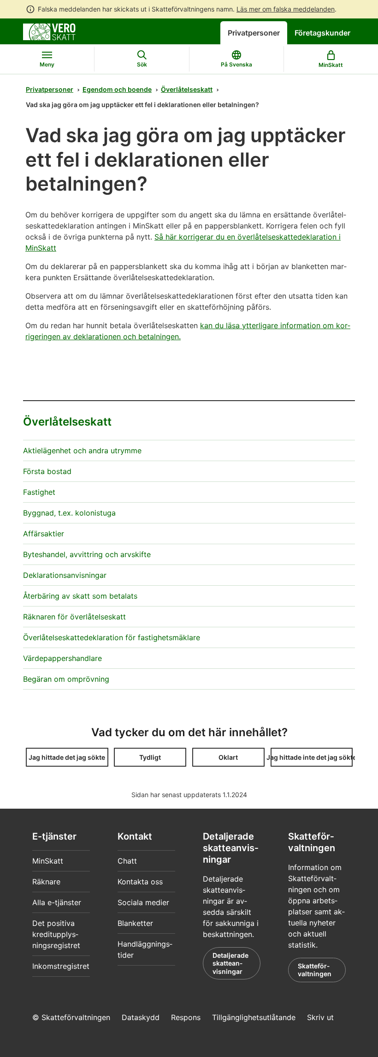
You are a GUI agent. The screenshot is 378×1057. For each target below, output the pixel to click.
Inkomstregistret (60, 966)
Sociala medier (143, 902)
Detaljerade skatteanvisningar (230, 963)
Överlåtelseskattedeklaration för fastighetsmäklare (111, 637)
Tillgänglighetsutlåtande (253, 1017)
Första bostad (47, 471)
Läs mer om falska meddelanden (285, 9)
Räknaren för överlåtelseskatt (74, 616)
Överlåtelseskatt (187, 89)
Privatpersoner (254, 32)
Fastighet (39, 492)
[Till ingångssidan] (49, 31)
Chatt (127, 860)
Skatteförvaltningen (314, 970)
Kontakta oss (140, 881)
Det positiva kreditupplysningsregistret (56, 934)
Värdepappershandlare (62, 658)
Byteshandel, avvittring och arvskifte (87, 554)
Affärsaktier (43, 533)
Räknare (46, 881)
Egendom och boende (117, 89)
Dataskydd (140, 1017)
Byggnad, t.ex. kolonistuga (69, 512)
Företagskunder (322, 32)
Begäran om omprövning (66, 679)
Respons (186, 1017)
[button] (67, 757)
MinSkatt (47, 860)
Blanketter (135, 923)
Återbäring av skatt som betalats (80, 596)
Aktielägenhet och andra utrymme (82, 450)
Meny (47, 64)
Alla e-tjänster (56, 902)
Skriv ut (320, 1017)
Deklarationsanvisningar (64, 575)
